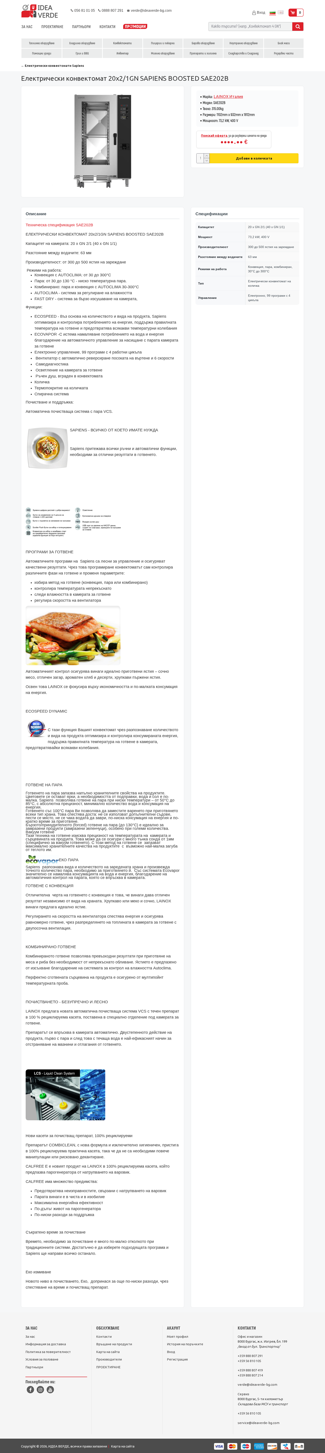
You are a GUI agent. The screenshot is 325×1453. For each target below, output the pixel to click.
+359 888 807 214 (250, 1375)
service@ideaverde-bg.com (258, 1423)
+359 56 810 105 (249, 1361)
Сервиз (243, 1394)
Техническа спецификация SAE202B (59, 225)
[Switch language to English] (280, 12)
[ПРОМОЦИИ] (135, 27)
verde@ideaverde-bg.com (257, 1384)
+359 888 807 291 (250, 1356)
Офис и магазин (250, 1336)
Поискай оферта (214, 135)
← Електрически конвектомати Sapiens (52, 65)
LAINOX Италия (228, 96)
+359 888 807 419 (250, 1370)
